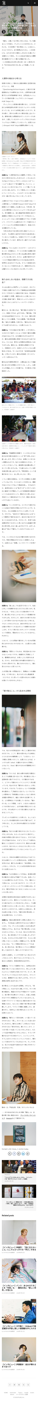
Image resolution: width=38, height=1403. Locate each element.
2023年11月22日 (26, 31)
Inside (26, 1393)
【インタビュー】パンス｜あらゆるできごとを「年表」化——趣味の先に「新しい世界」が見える (19, 1287)
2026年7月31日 (20, 1293)
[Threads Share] (19, 1153)
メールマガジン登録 (22, 1394)
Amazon (9, 1118)
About (12, 1394)
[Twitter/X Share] (10, 1153)
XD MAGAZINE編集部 (14, 31)
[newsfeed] (23, 1385)
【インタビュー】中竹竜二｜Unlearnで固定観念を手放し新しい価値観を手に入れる (19, 1327)
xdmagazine (18, 33)
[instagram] (19, 1385)
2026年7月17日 (20, 1331)
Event (32, 1393)
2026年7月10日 (20, 1369)
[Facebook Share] (14, 1153)
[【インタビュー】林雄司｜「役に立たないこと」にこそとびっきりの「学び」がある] (19, 1232)
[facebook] (10, 1385)
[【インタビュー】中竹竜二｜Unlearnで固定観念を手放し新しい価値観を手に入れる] (19, 1311)
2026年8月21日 (20, 1252)
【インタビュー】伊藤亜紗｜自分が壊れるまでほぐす (19, 1365)
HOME (6, 1393)
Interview (11, 33)
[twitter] (14, 1385)
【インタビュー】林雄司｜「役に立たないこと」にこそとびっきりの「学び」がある (19, 1248)
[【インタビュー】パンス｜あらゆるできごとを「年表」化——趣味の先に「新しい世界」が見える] (19, 1271)
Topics (20, 1393)
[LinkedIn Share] (23, 1153)
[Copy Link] (28, 1153)
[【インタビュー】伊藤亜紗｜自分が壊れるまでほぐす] (19, 1349)
